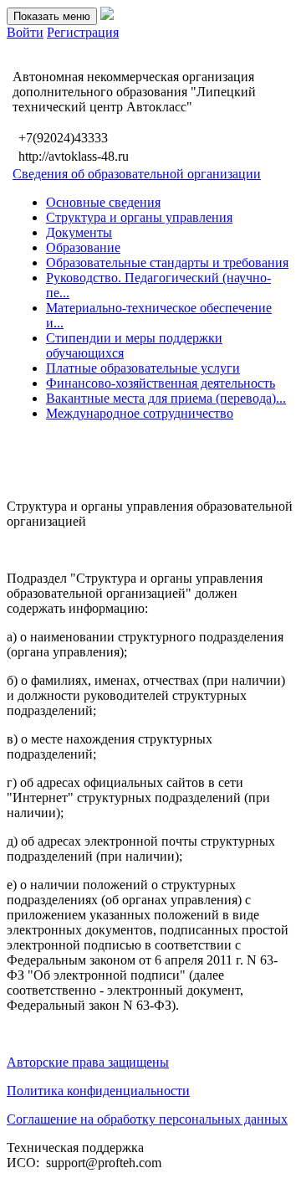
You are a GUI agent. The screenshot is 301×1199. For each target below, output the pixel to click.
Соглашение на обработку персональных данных (147, 1119)
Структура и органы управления (139, 217)
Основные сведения (103, 202)
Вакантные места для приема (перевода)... (166, 398)
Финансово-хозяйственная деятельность (160, 383)
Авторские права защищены (88, 1062)
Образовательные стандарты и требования (167, 262)
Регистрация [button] (83, 32)
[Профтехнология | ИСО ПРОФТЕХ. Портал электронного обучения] (107, 15)
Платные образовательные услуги (143, 368)
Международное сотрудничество (139, 413)
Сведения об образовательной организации (137, 174)
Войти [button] (25, 32)
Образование (83, 247)
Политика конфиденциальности (98, 1090)
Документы (79, 232)
